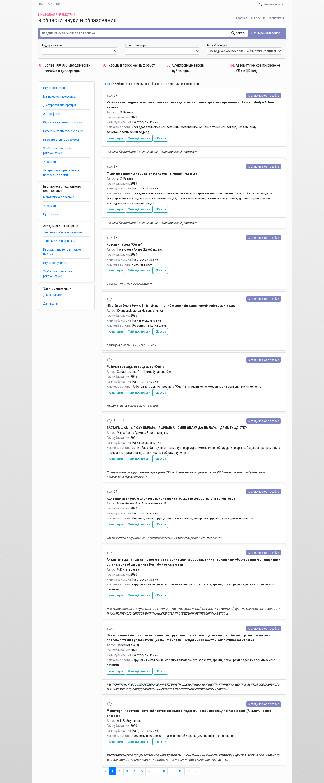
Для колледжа (52, 295)
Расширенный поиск (265, 33)
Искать (240, 33)
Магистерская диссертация (60, 96)
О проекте (258, 18)
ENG (57, 4)
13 (188, 771)
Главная (241, 18)
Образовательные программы (63, 122)
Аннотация (116, 138)
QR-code (160, 138)
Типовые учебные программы (62, 232)
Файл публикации (139, 138)
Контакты (276, 18)
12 (180, 771)
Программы (51, 214)
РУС (49, 4)
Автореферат (51, 114)
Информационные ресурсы (61, 139)
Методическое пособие (58, 197)
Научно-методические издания (63, 131)
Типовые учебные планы (59, 241)
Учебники (49, 161)
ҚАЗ (41, 4)
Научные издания (54, 88)
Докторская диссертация (59, 105)
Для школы (50, 303)
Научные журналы (55, 263)
